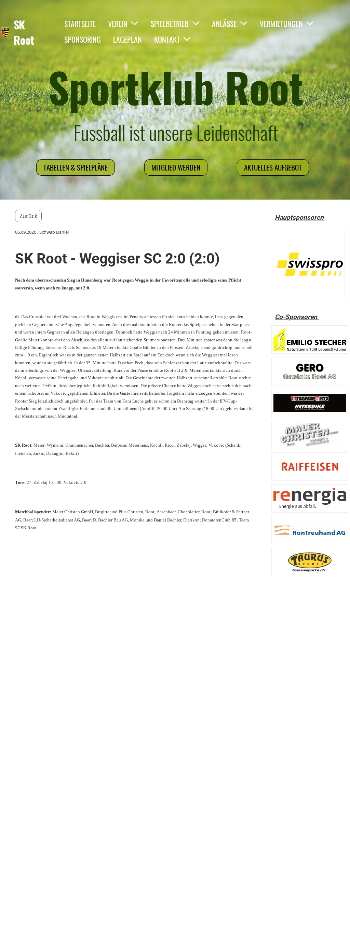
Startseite (80, 23)
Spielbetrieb (170, 23)
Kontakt (167, 39)
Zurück (28, 216)
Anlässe (224, 23)
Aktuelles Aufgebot (273, 167)
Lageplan (127, 39)
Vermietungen (281, 23)
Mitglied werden (175, 167)
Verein (117, 23)
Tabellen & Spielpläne (75, 167)
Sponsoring (82, 39)
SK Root (24, 32)
